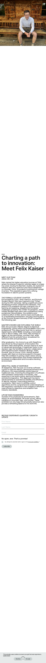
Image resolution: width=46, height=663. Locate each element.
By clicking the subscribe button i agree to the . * (22, 441)
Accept (28, 659)
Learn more (6, 655)
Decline (18, 659)
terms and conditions (33, 441)
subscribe (7, 446)
